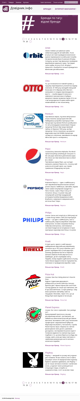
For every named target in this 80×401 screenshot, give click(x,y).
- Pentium (55, 142)
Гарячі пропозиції (46, 2)
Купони (26, 2)
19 (24, 41)
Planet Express (52, 307)
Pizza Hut (49, 274)
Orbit (47, 48)
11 (54, 39)
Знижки (18, 2)
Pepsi (47, 148)
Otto (47, 80)
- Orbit (54, 74)
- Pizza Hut (56, 300)
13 (60, 39)
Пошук (77, 2)
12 (57, 39)
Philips (48, 212)
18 (76, 39)
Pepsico (49, 179)
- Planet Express (58, 345)
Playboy (49, 352)
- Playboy (55, 374)
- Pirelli (54, 267)
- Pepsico (55, 205)
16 (69, 39)
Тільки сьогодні (58, 2)
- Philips (55, 234)
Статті (4, 2)
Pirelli (48, 241)
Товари (11, 2)
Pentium (49, 113)
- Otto (54, 107)
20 (27, 41)
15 (66, 39)
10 (51, 39)
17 (72, 39)
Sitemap (17, 398)
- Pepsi (54, 172)
